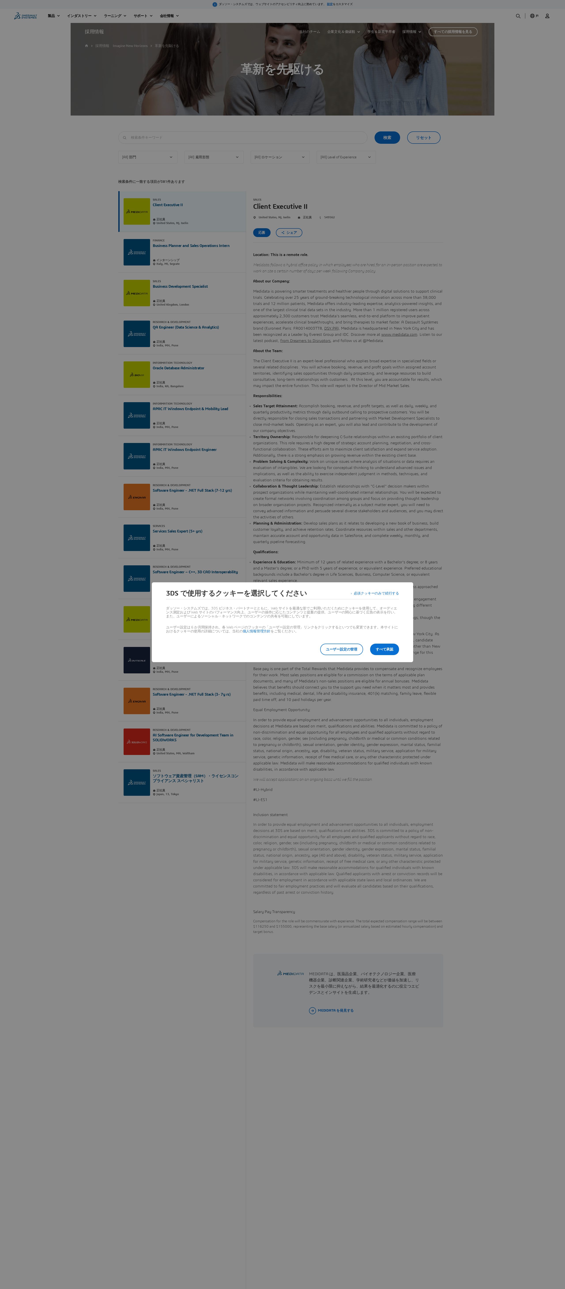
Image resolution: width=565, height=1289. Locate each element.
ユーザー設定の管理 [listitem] (341, 649)
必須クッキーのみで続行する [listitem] (376, 593)
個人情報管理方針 (257, 631)
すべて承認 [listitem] (384, 649)
